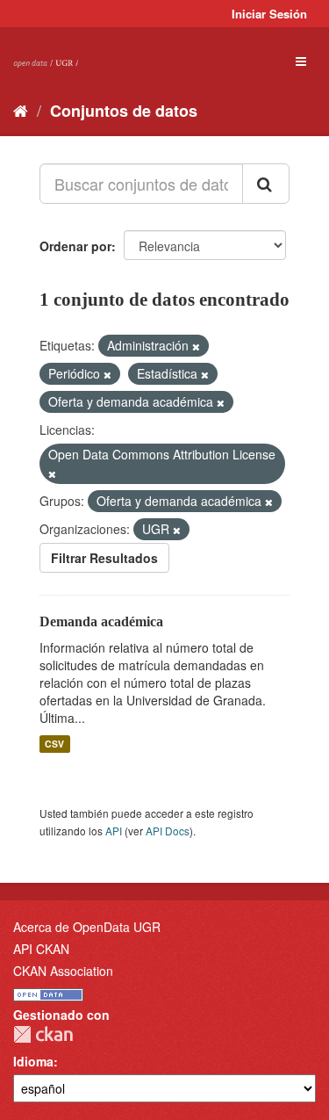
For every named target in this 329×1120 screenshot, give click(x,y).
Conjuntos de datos (123, 110)
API (113, 830)
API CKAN (41, 948)
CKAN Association (63, 970)
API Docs (168, 830)
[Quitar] (196, 346)
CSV (54, 743)
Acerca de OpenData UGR (87, 927)
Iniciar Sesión (269, 13)
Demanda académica (101, 621)
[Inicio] (20, 109)
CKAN (43, 1034)
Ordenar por (75, 246)
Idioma (33, 1061)
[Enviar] (266, 183)
